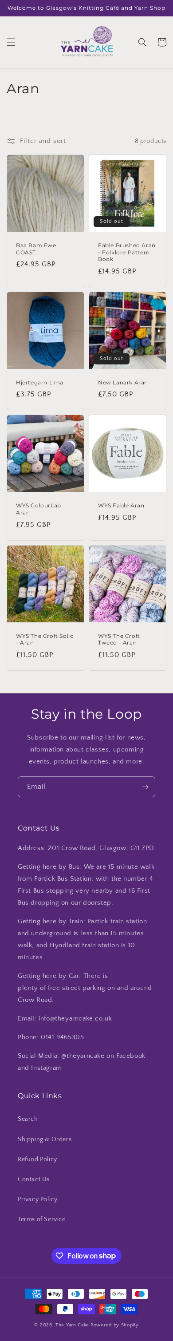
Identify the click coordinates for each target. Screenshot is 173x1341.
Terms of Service (42, 1219)
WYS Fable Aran (121, 505)
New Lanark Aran (123, 382)
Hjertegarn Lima (39, 382)
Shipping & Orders (44, 1139)
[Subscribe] (145, 786)
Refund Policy (37, 1159)
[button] (11, 42)
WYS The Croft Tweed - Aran (119, 639)
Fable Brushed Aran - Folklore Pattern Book (127, 252)
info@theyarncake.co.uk (75, 1018)
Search (28, 1119)
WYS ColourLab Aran (38, 509)
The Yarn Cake (72, 1325)
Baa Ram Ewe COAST (36, 249)
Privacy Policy (37, 1199)
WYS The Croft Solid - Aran (45, 639)
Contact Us (34, 1179)
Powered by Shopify (114, 1325)
